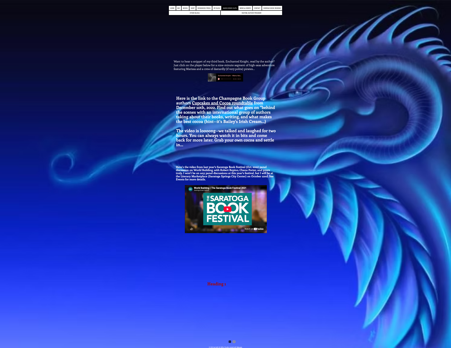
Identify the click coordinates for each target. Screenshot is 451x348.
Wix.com (239, 347)
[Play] (219, 79)
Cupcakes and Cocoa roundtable (222, 102)
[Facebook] (234, 341)
